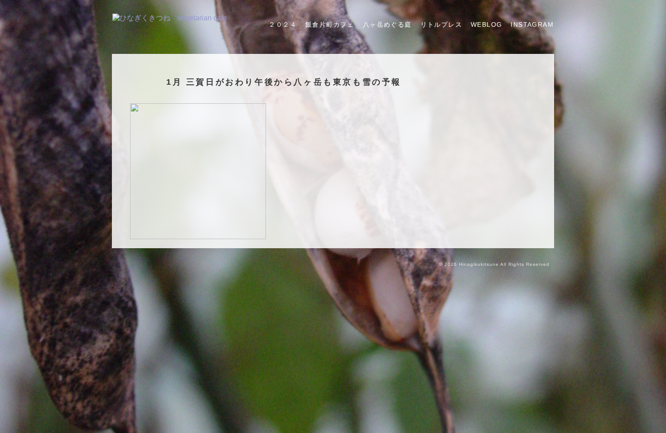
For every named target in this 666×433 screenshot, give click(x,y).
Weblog (486, 24)
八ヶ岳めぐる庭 (387, 24)
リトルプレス (441, 24)
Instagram (532, 24)
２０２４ (283, 24)
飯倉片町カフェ (329, 24)
